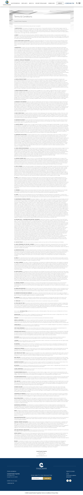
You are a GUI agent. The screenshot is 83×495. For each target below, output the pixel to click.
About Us (31, 3)
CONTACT (60, 3)
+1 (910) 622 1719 (10, 483)
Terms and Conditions (71, 475)
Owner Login (51, 3)
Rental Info (24, 3)
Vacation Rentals (15, 3)
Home (67, 473)
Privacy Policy (55, 493)
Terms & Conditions (46, 493)
